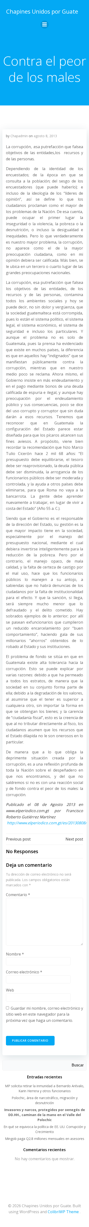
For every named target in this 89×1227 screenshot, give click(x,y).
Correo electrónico (24, 972)
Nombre (15, 954)
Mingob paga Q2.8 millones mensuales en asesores (44, 1138)
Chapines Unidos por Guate (42, 11)
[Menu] (45, 25)
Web (10, 990)
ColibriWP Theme (63, 1211)
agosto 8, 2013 (45, 136)
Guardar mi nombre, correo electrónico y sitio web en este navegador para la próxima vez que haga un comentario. (44, 1014)
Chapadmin (19, 136)
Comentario (18, 894)
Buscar (78, 1065)
